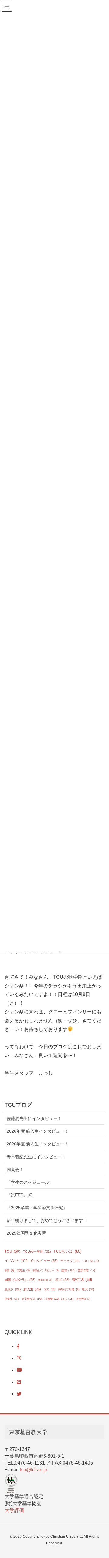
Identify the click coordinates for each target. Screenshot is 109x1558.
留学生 (12, 1298)
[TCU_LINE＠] (19, 1382)
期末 (49, 1289)
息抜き (13, 1289)
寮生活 (82, 1279)
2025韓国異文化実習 (26, 1233)
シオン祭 (90, 1260)
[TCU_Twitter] (19, 1393)
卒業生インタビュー (45, 1270)
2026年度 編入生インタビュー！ (37, 1131)
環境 (88, 1289)
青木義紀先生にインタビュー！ (36, 1156)
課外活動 (83, 1299)
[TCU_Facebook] (18, 1346)
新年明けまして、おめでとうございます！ (47, 1220)
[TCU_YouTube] (19, 1370)
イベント (16, 1261)
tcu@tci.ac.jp (33, 1469)
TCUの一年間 (37, 1251)
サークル (69, 1260)
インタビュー (44, 1260)
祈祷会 (52, 1298)
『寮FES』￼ (19, 1195)
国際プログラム (20, 1279)
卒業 (9, 1270)
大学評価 (14, 1510)
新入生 (32, 1289)
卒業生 (23, 1270)
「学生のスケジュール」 (30, 1182)
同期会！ (15, 1169)
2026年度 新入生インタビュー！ (37, 1143)
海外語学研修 (68, 1289)
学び (62, 1279)
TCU (12, 1251)
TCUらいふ (67, 1251)
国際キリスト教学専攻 (78, 1270)
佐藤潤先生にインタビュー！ (34, 1118)
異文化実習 (32, 1298)
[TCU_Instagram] (19, 1358)
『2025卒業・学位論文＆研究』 (37, 1207)
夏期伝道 (45, 1280)
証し (67, 1298)
